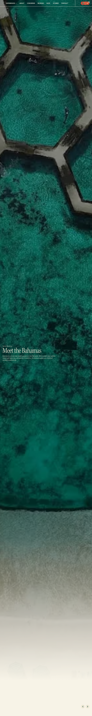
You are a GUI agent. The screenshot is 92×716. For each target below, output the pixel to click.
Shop (48, 3)
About (21, 3)
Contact (64, 3)
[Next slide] (88, 706)
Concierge (31, 3)
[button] (11, 3)
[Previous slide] (83, 706)
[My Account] (83, 3)
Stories (56, 3)
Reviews (41, 3)
